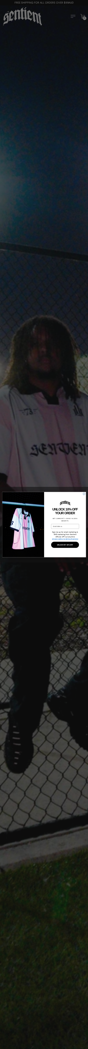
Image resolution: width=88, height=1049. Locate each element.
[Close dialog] (84, 494)
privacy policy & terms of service (65, 539)
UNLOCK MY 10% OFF (65, 544)
